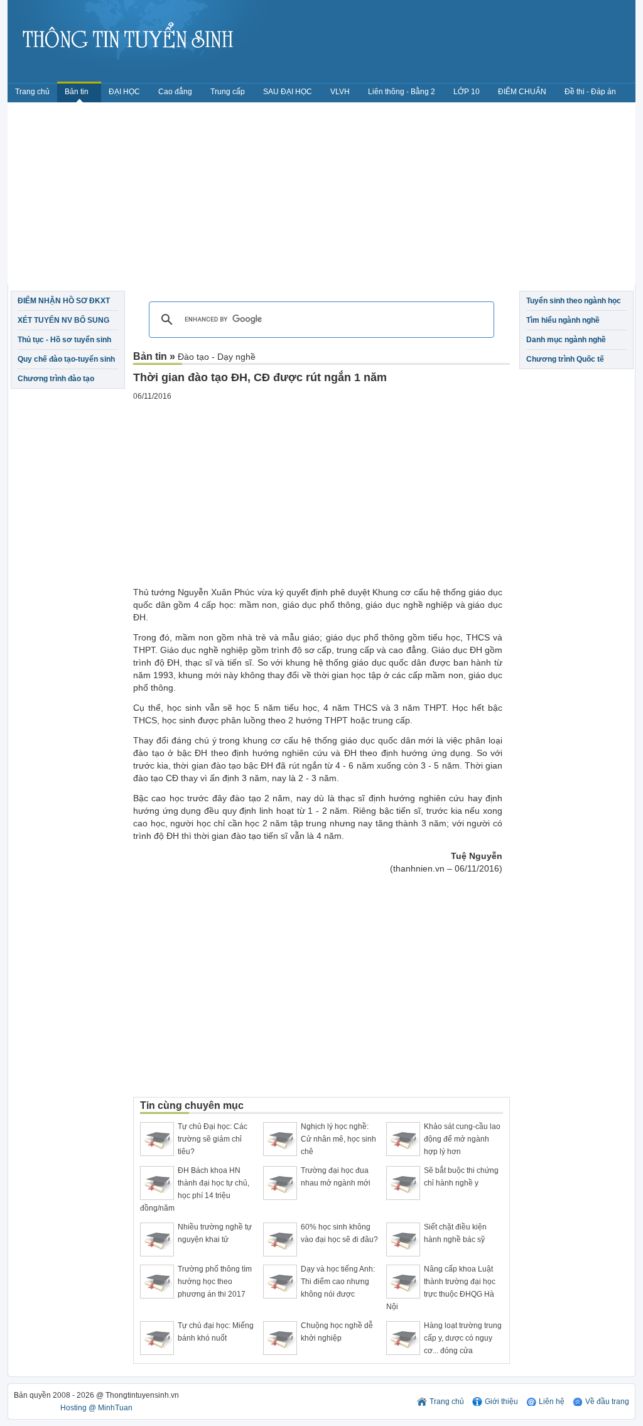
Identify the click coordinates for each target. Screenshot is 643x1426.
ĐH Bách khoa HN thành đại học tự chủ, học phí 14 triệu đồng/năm (194, 1189)
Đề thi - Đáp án (590, 91)
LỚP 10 (466, 91)
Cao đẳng (175, 91)
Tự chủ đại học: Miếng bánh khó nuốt (216, 1331)
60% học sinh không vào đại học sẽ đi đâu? (339, 1233)
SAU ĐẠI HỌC (287, 91)
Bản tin (77, 91)
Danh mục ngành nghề (566, 339)
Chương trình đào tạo (56, 378)
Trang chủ (32, 91)
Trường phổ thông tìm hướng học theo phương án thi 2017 (215, 1282)
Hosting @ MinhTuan (96, 1407)
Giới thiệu (501, 1401)
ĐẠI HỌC (124, 91)
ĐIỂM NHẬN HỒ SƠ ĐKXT (64, 300)
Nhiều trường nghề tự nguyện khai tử (215, 1233)
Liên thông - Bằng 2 (401, 91)
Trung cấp (227, 91)
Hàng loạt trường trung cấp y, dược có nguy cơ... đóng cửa (463, 1338)
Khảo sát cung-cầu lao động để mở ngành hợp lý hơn (462, 1139)
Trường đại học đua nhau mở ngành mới (335, 1176)
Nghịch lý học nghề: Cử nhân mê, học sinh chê (338, 1139)
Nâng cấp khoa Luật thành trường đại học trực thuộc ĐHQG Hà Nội (440, 1288)
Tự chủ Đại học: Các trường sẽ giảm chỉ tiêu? (212, 1139)
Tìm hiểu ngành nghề (563, 320)
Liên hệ (552, 1401)
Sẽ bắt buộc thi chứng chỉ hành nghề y (461, 1176)
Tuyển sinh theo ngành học (573, 300)
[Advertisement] (321, 196)
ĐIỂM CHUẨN (522, 91)
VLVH (340, 91)
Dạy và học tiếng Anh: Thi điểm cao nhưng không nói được (338, 1282)
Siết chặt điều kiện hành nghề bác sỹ (455, 1233)
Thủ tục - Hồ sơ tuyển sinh (64, 339)
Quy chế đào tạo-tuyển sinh (66, 359)
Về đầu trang (607, 1401)
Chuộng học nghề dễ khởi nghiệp (337, 1331)
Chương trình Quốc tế (565, 359)
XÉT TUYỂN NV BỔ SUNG (63, 320)
